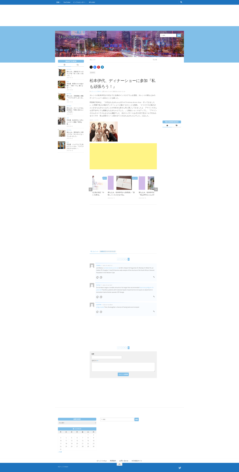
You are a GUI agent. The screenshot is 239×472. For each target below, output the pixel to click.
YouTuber (66, 2)
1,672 (135, 178)
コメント (104, 251)
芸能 (57, 2)
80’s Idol (92, 2)
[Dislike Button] (101, 277)
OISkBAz (98, 265)
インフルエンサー (79, 2)
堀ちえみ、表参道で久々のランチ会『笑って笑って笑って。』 (75, 73)
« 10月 (60, 452)
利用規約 (113, 461)
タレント (93, 60)
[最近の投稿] (64, 65)
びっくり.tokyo (96, 91)
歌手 (68, 81)
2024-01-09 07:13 (107, 265)
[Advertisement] (56, 13)
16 (105, 178)
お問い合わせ (123, 461)
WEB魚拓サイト (137, 461)
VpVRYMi (98, 304)
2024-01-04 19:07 (107, 285)
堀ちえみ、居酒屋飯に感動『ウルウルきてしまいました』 (75, 98)
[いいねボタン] (98, 277)
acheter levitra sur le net (111, 268)
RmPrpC (98, 285)
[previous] (90, 189)
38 (156, 60)
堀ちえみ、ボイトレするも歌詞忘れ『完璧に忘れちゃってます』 (75, 110)
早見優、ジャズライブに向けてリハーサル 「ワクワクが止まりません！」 (75, 146)
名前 (92, 354)
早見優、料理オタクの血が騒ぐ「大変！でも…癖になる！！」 (75, 85)
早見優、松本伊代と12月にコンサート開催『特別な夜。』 (75, 122)
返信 (154, 277)
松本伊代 (92, 72)
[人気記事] (167, 125)
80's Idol (69, 69)
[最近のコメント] (77, 65)
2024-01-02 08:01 (108, 304)
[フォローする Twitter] (180, 468)
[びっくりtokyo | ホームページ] (69, 37)
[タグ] (176, 125)
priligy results (100, 307)
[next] (156, 189)
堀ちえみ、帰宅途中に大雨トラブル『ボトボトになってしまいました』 (75, 134)
